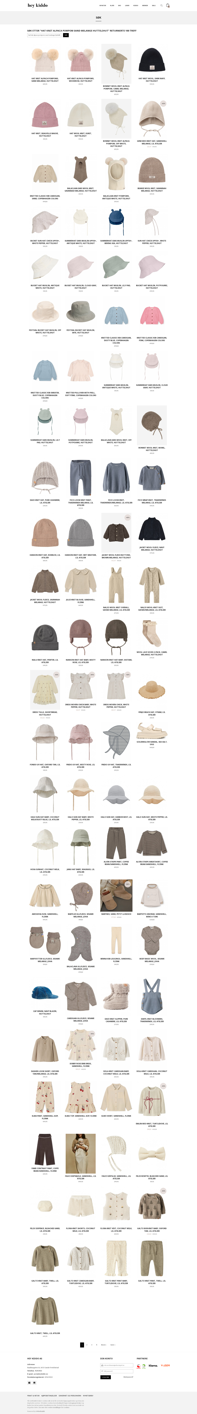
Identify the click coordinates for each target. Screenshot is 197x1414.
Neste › (103, 1345)
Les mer (41, 1407)
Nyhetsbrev (88, 1396)
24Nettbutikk (40, 1411)
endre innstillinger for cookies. (59, 1407)
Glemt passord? (128, 1377)
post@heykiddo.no (41, 1374)
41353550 (38, 1371)
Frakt (29, 1396)
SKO (119, 5)
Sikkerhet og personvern (70, 1396)
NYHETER (103, 5)
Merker (145, 5)
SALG (154, 5)
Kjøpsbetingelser (49, 1396)
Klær (112, 5)
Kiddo (135, 5)
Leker (127, 5)
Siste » (112, 1345)
